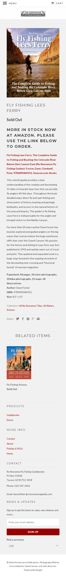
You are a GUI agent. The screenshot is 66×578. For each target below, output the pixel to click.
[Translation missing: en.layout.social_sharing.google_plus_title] (32, 318)
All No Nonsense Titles (30, 305)
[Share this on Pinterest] (27, 318)
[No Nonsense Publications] (33, 13)
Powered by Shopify (33, 570)
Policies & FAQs (15, 448)
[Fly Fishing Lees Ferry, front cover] (33, 62)
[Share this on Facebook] (22, 318)
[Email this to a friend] (37, 318)
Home (10, 453)
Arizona (11, 309)
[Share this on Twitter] (16, 318)
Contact (11, 438)
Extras (10, 420)
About (10, 443)
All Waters (48, 305)
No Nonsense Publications (26, 562)
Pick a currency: (15, 539)
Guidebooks (13, 415)
